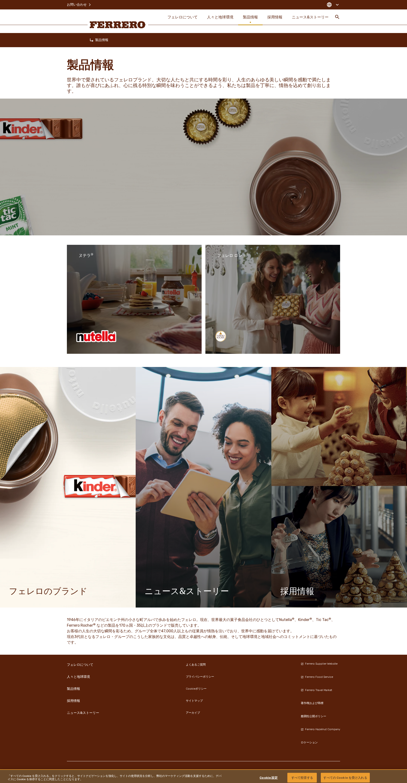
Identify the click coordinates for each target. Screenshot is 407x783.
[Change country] (332, 4)
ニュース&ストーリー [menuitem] (310, 17)
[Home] (91, 40)
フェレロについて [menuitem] (182, 17)
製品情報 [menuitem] (250, 17)
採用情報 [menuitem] (274, 17)
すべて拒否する (302, 777)
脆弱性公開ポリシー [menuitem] (313, 716)
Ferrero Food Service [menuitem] (319, 677)
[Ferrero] (118, 24)
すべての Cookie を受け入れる (345, 777)
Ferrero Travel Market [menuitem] (318, 690)
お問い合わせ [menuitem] (77, 5)
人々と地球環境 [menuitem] (220, 17)
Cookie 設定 (269, 777)
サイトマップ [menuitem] (194, 700)
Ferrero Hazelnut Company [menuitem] (322, 729)
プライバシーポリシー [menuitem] (200, 676)
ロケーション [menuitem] (309, 742)
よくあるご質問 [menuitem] (196, 664)
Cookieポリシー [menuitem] (196, 688)
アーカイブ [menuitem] (193, 712)
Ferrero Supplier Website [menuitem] (321, 663)
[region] (203, 776)
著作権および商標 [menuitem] (312, 703)
